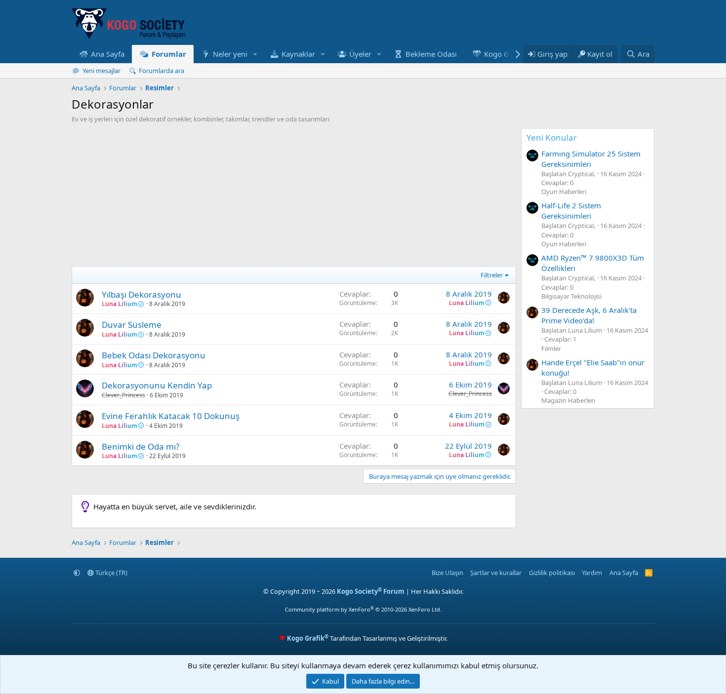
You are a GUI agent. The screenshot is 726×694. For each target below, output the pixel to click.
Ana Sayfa (107, 54)
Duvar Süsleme (131, 324)
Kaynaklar (298, 54)
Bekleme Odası (431, 54)
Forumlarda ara (161, 70)
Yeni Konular (551, 137)
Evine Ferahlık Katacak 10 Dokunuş (171, 416)
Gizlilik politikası (552, 572)
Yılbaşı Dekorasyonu (141, 294)
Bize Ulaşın (447, 572)
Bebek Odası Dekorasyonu (153, 355)
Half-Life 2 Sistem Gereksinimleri (571, 210)
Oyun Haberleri (563, 191)
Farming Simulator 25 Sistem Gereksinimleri (591, 159)
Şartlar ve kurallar (496, 572)
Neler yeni (230, 54)
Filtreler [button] (492, 274)
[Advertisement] (294, 197)
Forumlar (169, 54)
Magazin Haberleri (568, 400)
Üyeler (360, 54)
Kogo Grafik (504, 54)
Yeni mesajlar (101, 70)
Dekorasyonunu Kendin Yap (157, 385)
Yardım (592, 572)
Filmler (551, 348)
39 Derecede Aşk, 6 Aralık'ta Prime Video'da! (589, 315)
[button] (255, 54)
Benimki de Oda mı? (140, 446)
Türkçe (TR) (110, 572)
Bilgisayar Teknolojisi (571, 296)
